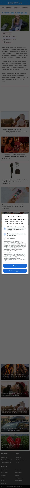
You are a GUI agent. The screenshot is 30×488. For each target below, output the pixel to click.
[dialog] (15, 244)
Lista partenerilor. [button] (13, 250)
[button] (15, 238)
